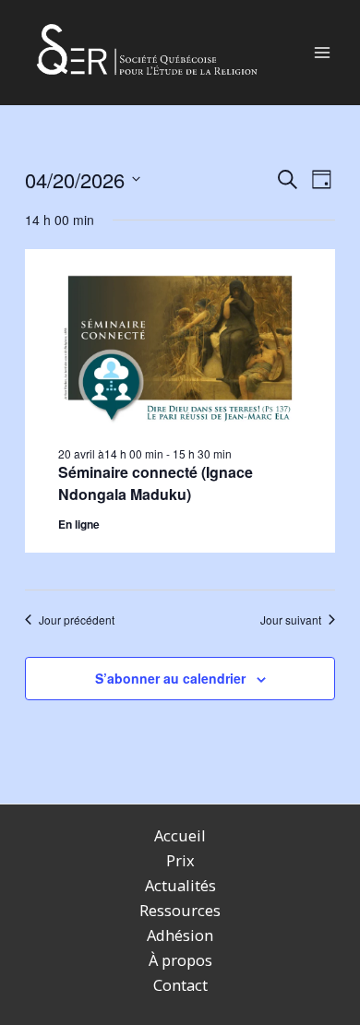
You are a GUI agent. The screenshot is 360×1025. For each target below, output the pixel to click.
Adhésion (180, 935)
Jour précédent (76, 620)
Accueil (180, 835)
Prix (180, 860)
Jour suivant (290, 620)
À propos (180, 960)
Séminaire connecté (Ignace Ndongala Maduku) (155, 483)
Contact (180, 984)
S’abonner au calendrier (170, 678)
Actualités (180, 885)
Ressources (180, 910)
